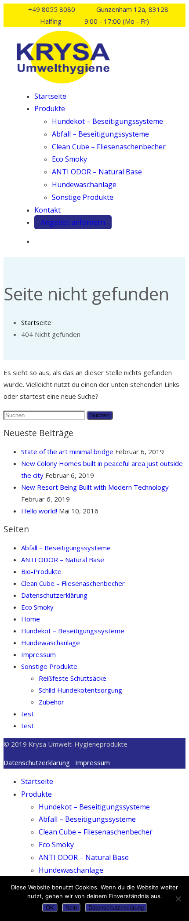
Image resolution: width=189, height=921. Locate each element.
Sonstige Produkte (82, 197)
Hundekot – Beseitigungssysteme (107, 121)
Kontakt (47, 210)
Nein (71, 907)
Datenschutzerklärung (54, 595)
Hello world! (39, 510)
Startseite (50, 96)
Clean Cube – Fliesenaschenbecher (109, 147)
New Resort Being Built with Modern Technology (95, 487)
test (27, 713)
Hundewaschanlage (84, 184)
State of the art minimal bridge (67, 451)
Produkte (49, 108)
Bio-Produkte (41, 571)
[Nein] (178, 898)
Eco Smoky (69, 159)
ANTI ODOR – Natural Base (97, 172)
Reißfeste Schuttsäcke (72, 678)
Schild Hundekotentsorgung (80, 690)
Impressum (38, 654)
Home (30, 618)
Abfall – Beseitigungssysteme (100, 134)
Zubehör (51, 701)
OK (50, 907)
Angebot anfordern (73, 222)
